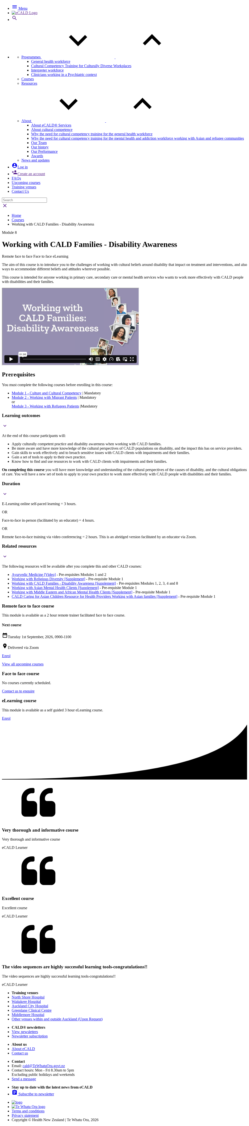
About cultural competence (51, 129)
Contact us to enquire (18, 691)
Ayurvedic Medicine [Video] (34, 574)
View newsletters (25, 1032)
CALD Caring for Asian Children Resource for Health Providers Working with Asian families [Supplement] (94, 596)
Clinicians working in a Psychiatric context (64, 75)
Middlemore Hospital (28, 1015)
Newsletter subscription (30, 1036)
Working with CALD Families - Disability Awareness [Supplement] (64, 583)
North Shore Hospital (28, 997)
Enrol (6, 656)
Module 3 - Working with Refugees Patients (45, 406)
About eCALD (23, 1049)
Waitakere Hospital (26, 1001)
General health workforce (50, 61)
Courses (27, 79)
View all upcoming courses (23, 664)
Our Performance (44, 151)
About (26, 121)
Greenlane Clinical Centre (32, 1010)
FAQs (16, 178)
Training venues (24, 187)
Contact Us (20, 191)
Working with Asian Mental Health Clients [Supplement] (55, 588)
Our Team (39, 143)
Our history (40, 147)
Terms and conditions (28, 1111)
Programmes (31, 57)
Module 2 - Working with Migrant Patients (44, 397)
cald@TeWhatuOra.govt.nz (44, 1066)
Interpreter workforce (47, 70)
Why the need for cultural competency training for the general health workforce (91, 134)
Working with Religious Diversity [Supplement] (48, 579)
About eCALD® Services (51, 125)
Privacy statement (25, 1115)
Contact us (20, 1053)
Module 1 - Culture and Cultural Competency (46, 393)
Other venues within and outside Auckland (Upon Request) (57, 1019)
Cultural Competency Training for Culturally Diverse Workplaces (81, 66)
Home (16, 215)
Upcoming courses (26, 183)
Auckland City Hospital (30, 1006)
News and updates (35, 160)
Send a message (24, 1079)
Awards (37, 156)
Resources (29, 83)
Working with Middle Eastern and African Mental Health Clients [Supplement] (72, 592)
